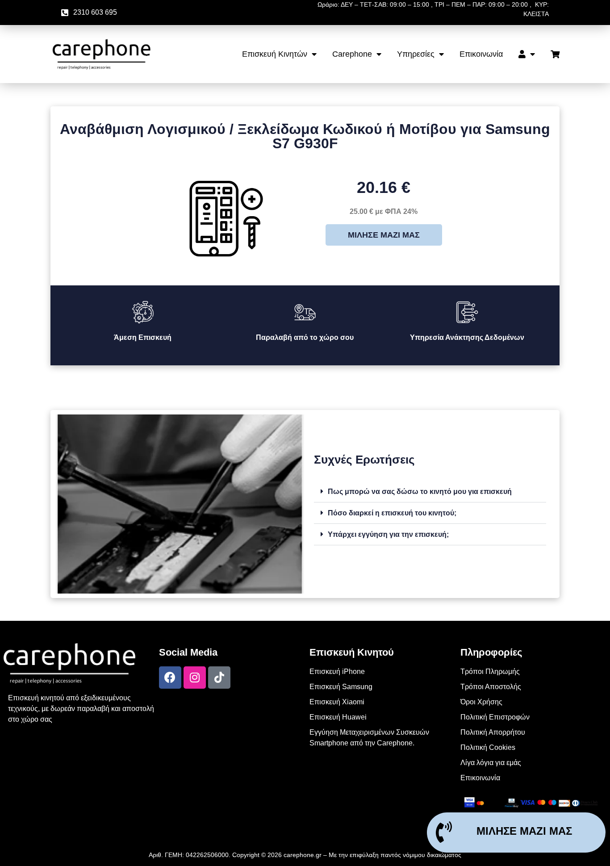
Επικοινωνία (481, 54)
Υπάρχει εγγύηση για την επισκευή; (388, 534)
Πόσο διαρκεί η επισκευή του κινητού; (392, 513)
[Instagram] (195, 677)
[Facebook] (170, 677)
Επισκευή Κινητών (274, 54)
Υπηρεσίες (416, 54)
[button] (430, 491)
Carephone (352, 54)
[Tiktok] (219, 677)
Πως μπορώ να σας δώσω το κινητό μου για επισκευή (420, 491)
